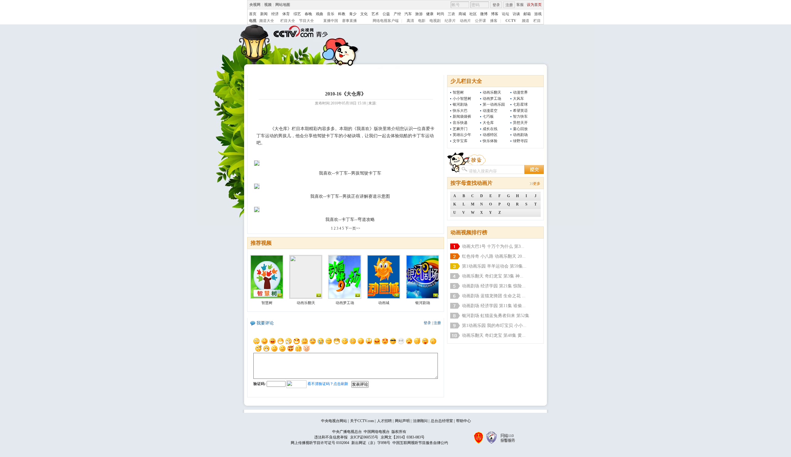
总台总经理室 (442, 421)
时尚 (440, 14)
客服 (520, 4)
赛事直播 (349, 21)
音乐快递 (460, 123)
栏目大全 (287, 21)
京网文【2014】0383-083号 (403, 437)
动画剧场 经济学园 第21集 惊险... (494, 286)
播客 (493, 21)
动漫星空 (490, 110)
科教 (341, 14)
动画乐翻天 (492, 92)
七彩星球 (520, 104)
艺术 (375, 14)
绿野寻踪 (520, 141)
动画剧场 (520, 135)
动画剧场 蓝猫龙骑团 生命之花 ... (494, 296)
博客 (494, 14)
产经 (397, 14)
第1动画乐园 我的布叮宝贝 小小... (494, 325)
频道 (525, 21)
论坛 (505, 14)
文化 (364, 14)
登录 (496, 5)
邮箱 (527, 14)
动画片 (465, 21)
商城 (462, 14)
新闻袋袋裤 (462, 116)
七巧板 (488, 116)
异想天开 (520, 123)
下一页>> (352, 228)
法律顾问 (420, 421)
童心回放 (520, 129)
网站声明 (402, 421)
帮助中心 (463, 421)
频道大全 (266, 21)
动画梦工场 (492, 98)
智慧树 (458, 92)
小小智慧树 (462, 98)
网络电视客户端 (386, 21)
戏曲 (319, 14)
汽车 (408, 14)
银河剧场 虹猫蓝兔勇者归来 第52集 (495, 315)
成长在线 (490, 129)
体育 (286, 14)
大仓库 (488, 123)
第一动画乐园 (494, 104)
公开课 (480, 21)
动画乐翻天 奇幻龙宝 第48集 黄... (494, 335)
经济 (275, 14)
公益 (386, 14)
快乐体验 (490, 141)
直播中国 (330, 21)
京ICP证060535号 (364, 437)
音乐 (330, 14)
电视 (252, 21)
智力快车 (520, 116)
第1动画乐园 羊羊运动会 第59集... (494, 266)
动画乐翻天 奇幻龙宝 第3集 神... (492, 276)
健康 (430, 14)
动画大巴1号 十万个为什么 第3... (493, 246)
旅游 (419, 14)
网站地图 (282, 4)
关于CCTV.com (362, 421)
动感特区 (490, 135)
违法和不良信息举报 (331, 437)
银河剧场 (460, 104)
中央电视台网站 (334, 421)
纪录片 (450, 21)
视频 (268, 4)
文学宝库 (460, 141)
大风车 (518, 98)
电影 (421, 21)
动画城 (383, 303)
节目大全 (306, 21)
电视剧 (435, 21)
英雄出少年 (462, 135)
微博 (484, 14)
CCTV (510, 21)
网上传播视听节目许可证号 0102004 (320, 443)
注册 (509, 5)
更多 (536, 183)
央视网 (254, 4)
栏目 (537, 21)
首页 (252, 14)
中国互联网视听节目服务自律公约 (420, 443)
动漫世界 (520, 92)
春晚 (308, 14)
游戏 (538, 14)
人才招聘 (384, 421)
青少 (353, 14)
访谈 (516, 14)
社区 (473, 14)
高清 (410, 21)
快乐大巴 (460, 110)
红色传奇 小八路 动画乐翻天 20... (494, 256)
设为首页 (534, 4)
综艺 (297, 14)
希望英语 (520, 110)
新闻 (264, 14)
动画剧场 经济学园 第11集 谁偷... (494, 305)
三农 (451, 14)
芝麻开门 (460, 129)
